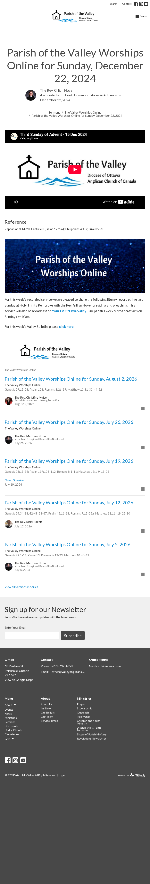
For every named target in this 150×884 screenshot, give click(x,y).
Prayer (81, 704)
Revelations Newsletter (91, 738)
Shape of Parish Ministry (91, 734)
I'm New (46, 708)
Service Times (49, 720)
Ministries (11, 717)
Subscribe (73, 635)
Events (9, 709)
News (8, 713)
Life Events (11, 726)
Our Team (47, 716)
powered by (129, 778)
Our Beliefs (48, 712)
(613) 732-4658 (62, 666)
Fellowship (83, 716)
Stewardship (84, 708)
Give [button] (7, 739)
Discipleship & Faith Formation (89, 729)
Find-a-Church (13, 730)
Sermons (54, 112)
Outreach (83, 712)
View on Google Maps (19, 679)
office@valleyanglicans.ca (68, 671)
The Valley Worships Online (82, 112)
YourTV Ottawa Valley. (69, 311)
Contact (126, 3)
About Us (47, 704)
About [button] (8, 704)
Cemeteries (12, 734)
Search (113, 3)
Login (62, 775)
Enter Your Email (15, 627)
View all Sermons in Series (21, 587)
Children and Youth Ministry (88, 722)
